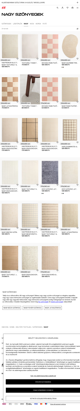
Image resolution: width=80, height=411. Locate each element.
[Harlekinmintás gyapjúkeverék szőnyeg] (70, 130)
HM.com (5, 327)
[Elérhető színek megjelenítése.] (63, 67)
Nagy (46, 327)
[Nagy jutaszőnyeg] (10, 89)
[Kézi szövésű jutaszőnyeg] (50, 172)
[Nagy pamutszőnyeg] (70, 89)
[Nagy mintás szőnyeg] (10, 215)
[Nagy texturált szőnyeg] (30, 172)
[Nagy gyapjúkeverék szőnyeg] (30, 130)
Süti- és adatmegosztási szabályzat (43, 376)
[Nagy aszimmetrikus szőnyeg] (70, 46)
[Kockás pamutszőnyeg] (50, 46)
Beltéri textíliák (23, 327)
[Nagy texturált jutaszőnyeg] (10, 258)
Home (12, 327)
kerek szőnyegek (57, 302)
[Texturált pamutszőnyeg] (30, 46)
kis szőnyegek (43, 302)
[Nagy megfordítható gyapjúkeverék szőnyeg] (30, 215)
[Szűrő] (77, 28)
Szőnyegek (37, 327)
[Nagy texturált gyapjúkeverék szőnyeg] (10, 46)
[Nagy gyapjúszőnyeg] (10, 130)
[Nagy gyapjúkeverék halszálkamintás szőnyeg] (50, 130)
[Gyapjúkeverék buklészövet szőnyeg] (50, 258)
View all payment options (58, 404)
